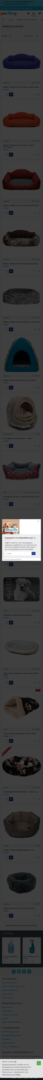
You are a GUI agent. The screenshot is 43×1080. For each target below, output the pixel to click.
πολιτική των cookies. (11, 1075)
